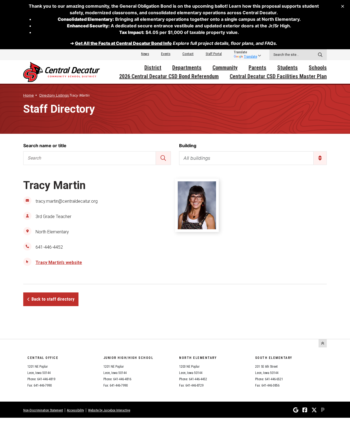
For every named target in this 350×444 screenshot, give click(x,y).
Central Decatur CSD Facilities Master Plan (278, 76)
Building (187, 145)
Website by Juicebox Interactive (109, 410)
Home (28, 95)
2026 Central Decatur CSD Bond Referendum (169, 76)
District (152, 67)
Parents (257, 67)
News (145, 54)
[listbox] (245, 52)
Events (165, 54)
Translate (250, 56)
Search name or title (44, 145)
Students (287, 67)
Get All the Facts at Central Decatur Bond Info (123, 43)
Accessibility (75, 410)
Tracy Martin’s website (59, 262)
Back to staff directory (52, 299)
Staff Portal (214, 54)
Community (225, 67)
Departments (187, 67)
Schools (318, 67)
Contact (188, 54)
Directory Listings (54, 95)
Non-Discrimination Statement (43, 410)
